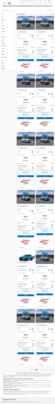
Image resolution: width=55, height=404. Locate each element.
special (47, 382)
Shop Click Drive (26, 56)
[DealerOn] (5, 401)
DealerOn (14, 401)
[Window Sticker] (33, 38)
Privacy (19, 401)
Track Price (26, 44)
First (31, 369)
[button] (34, 22)
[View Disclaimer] (25, 39)
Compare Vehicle (21, 71)
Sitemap (17, 401)
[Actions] (33, 32)
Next (44, 369)
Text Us (25, 60)
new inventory (16, 381)
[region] (26, 51)
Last (47, 369)
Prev (34, 369)
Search (50, 10)
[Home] (19, 3)
